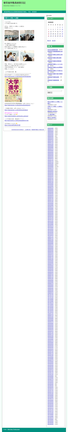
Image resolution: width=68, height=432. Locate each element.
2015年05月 (51, 344)
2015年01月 (51, 350)
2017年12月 (51, 294)
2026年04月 (51, 134)
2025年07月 (51, 149)
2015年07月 (51, 341)
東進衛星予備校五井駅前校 (54, 61)
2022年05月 (51, 209)
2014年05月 (51, 363)
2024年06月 (51, 170)
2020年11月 (51, 238)
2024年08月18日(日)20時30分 (18, 129)
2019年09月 (51, 261)
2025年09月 (51, 146)
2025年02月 (51, 157)
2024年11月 (51, 162)
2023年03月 (51, 193)
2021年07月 (51, 225)
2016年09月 (51, 318)
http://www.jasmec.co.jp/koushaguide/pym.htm (17, 120)
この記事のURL (28, 129)
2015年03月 (51, 347)
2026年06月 (51, 131)
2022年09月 (51, 203)
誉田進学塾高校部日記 (14, 2)
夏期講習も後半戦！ (53, 111)
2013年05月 (51, 382)
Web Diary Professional (14, 429)
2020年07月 (51, 245)
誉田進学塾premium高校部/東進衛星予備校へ (15, 11)
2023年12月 (51, 179)
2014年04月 (51, 365)
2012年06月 (51, 400)
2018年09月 (51, 280)
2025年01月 (51, 158)
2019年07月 (51, 264)
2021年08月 (51, 224)
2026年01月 (51, 139)
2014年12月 (51, 352)
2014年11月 (51, 353)
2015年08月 (51, 339)
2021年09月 (51, 222)
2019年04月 (51, 269)
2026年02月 (51, 138)
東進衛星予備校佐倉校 (53, 77)
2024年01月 (51, 178)
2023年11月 (51, 181)
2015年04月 (51, 345)
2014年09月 (51, 357)
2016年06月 (51, 323)
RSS (29, 11)
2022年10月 (51, 201)
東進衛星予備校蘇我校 (53, 80)
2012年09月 (51, 395)
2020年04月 (51, 249)
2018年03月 (51, 289)
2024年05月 (51, 171)
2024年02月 (51, 176)
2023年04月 (51, 192)
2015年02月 (51, 349)
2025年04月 (51, 154)
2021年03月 (51, 232)
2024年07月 (51, 168)
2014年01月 (51, 369)
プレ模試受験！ (52, 114)
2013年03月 (51, 385)
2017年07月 (51, 302)
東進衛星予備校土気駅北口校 (55, 54)
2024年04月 (51, 173)
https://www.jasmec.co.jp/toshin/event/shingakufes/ (18, 76)
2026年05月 (51, 133)
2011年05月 (51, 421)
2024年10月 (51, 163)
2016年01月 (51, 331)
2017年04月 (51, 307)
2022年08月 (51, 205)
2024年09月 (51, 165)
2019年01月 (51, 273)
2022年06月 (51, 208)
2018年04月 (51, 288)
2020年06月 (51, 246)
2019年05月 (51, 267)
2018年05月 (51, 286)
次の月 (54, 40)
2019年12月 (51, 256)
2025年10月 (51, 144)
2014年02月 (51, 368)
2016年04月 (51, 326)
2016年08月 (51, 320)
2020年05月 (51, 248)
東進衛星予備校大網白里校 (54, 57)
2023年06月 (51, 189)
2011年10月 (51, 413)
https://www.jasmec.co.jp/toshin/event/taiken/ (16, 110)
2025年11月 (51, 142)
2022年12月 (51, 198)
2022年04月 (51, 211)
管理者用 (34, 11)
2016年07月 (51, 321)
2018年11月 (51, 277)
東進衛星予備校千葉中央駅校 (55, 73)
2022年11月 (51, 200)
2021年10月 (51, 221)
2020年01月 (51, 254)
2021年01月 (51, 235)
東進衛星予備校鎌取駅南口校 (55, 51)
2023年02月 (51, 195)
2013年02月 (51, 387)
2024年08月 (51, 166)
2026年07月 (51, 130)
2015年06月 (51, 342)
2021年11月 (51, 219)
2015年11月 (51, 334)
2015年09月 (51, 337)
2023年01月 (51, 197)
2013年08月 (51, 377)
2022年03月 (51, 213)
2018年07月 (51, 283)
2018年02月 (51, 291)
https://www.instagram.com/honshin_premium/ (16, 116)
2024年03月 (51, 174)
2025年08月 (51, 147)
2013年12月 (51, 371)
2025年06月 (51, 150)
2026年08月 (51, 128)
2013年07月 (51, 379)
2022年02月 (51, 214)
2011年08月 (51, 416)
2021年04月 (51, 230)
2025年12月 (51, 141)
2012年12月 (51, 390)
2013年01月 (51, 389)
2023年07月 (51, 187)
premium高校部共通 (53, 49)
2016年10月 (51, 317)
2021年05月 (51, 229)
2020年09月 (51, 241)
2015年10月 (51, 336)
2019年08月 (51, 262)
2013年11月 (51, 373)
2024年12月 (51, 160)
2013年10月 (51, 374)
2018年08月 (51, 281)
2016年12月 (51, 314)
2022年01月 (51, 216)
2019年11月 (51, 257)
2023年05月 (51, 190)
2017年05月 (51, 305)
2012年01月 (51, 408)
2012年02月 (51, 406)
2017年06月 (51, 304)
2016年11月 (51, 315)
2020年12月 (51, 237)
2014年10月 (51, 355)
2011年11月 (51, 411)
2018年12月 (51, 275)
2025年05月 (51, 152)
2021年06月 (51, 227)
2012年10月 (51, 393)
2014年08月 (51, 358)
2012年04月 (51, 403)
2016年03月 (51, 328)
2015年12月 (51, 333)
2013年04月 (51, 384)
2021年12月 (51, 217)
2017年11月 (51, 296)
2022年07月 (51, 206)
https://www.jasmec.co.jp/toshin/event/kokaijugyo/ (17, 105)
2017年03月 (51, 309)
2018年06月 (51, 285)
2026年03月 (51, 136)
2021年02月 (51, 233)
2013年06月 (51, 381)
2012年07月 (51, 398)
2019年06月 (51, 265)
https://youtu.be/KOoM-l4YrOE (12, 125)
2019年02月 (51, 272)
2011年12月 (51, 409)
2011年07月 (51, 417)
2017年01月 (51, 312)
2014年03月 (51, 366)
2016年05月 (51, 325)
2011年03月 (51, 424)
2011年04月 (51, 422)
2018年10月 (51, 278)
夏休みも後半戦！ (52, 117)
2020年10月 (51, 240)
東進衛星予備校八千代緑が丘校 (38, 129)
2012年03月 (51, 405)
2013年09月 (51, 376)
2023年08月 (51, 186)
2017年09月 (51, 299)
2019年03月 (51, 270)
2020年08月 (51, 243)
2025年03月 (51, 155)
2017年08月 (51, 301)
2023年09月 (51, 184)
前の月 (49, 40)
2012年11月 (51, 392)
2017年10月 (51, 297)
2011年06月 (51, 419)
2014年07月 (51, 360)
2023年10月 (51, 182)
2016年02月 (51, 329)
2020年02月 (51, 253)
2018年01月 (51, 293)
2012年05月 (51, 401)
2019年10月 (51, 259)
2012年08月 (51, 397)
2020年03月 (51, 251)
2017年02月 (51, 310)
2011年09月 (51, 414)
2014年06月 (51, 361)
